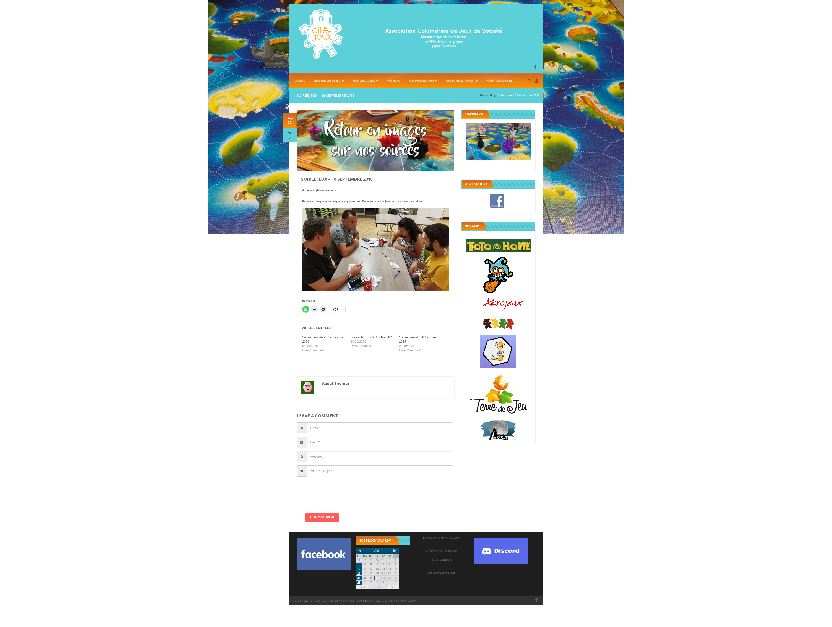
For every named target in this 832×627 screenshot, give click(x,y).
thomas (309, 190)
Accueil (299, 80)
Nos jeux (393, 80)
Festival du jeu (363, 80)
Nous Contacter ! (500, 80)
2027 (393, 586)
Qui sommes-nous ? (460, 80)
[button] (536, 81)
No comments (328, 190)
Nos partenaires (421, 80)
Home (484, 95)
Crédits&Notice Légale (402, 600)
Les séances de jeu (327, 80)
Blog (493, 95)
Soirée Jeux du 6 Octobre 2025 (372, 337)
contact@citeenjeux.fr (441, 572)
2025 (362, 586)
